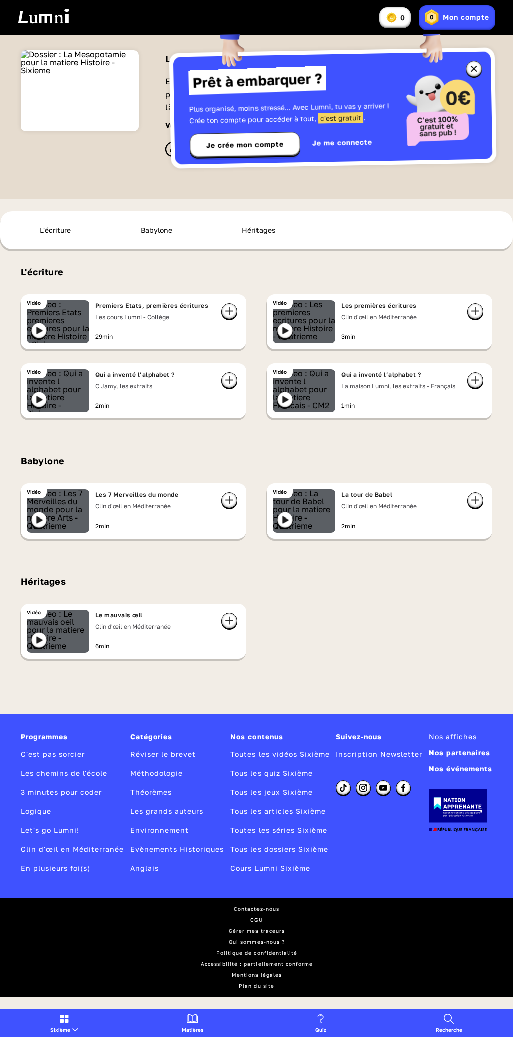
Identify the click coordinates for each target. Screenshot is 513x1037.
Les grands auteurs (166, 811)
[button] (64, 1023)
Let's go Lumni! (50, 830)
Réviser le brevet (163, 754)
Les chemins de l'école (64, 773)
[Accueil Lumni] (43, 16)
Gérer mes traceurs (257, 930)
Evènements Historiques (177, 849)
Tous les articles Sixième (278, 811)
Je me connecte (342, 142)
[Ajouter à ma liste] (229, 311)
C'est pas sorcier (53, 754)
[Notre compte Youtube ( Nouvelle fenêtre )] (383, 787)
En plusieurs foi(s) (55, 868)
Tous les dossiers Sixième (279, 849)
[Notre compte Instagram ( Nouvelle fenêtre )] (363, 787)
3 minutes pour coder (61, 792)
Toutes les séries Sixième (278, 830)
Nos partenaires (459, 752)
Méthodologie (156, 773)
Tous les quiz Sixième (271, 773)
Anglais (144, 868)
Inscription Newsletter (379, 754)
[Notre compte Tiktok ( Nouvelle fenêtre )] (343, 787)
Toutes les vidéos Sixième (280, 754)
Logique (36, 811)
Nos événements (460, 768)
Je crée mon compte (245, 145)
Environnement (159, 830)
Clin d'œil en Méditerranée (72, 849)
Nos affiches (453, 736)
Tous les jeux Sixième (271, 792)
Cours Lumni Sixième (270, 868)
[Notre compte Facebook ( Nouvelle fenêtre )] (403, 787)
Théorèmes (151, 792)
